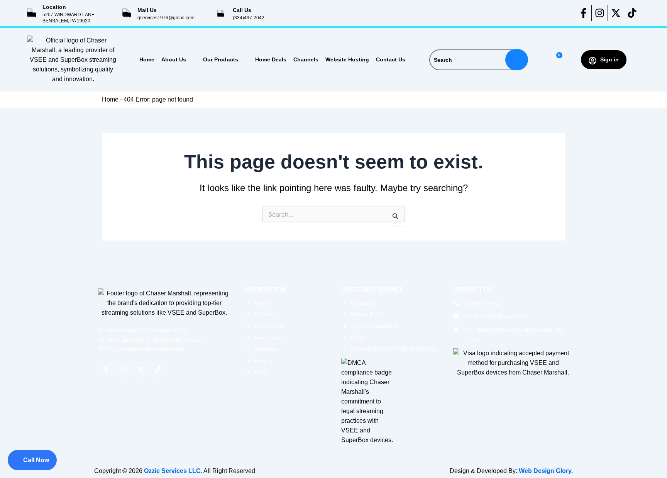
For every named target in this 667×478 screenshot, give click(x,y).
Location (54, 7)
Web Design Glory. (546, 471)
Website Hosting (347, 59)
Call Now (36, 460)
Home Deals (270, 59)
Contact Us (390, 59)
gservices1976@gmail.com (166, 17)
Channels (305, 59)
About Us (173, 59)
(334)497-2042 (248, 17)
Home (146, 59)
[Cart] (556, 59)
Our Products (220, 59)
